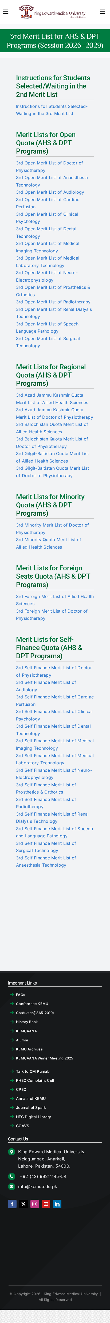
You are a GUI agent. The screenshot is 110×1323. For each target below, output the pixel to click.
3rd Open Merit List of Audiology (50, 192)
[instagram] (34, 1204)
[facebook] (12, 1204)
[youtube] (46, 1204)
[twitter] (23, 1204)
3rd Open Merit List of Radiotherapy (53, 301)
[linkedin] (57, 1204)
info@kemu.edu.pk (37, 1186)
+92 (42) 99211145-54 (42, 1176)
